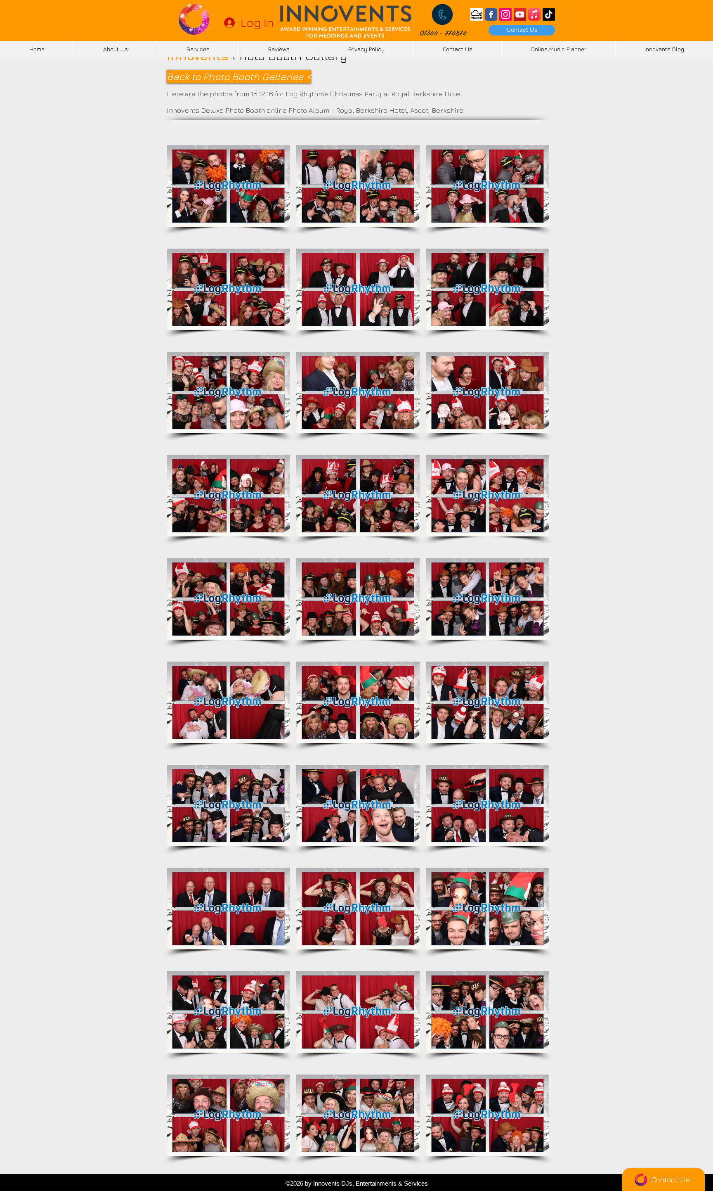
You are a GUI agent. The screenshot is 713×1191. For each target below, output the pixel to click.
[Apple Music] (534, 14)
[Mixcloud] (476, 14)
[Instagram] (505, 14)
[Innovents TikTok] (549, 14)
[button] (228, 186)
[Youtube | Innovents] (520, 14)
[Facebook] (491, 14)
